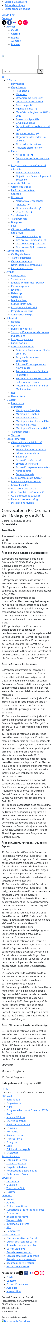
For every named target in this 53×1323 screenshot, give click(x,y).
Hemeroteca (13, 1231)
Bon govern (12, 1142)
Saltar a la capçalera (16, 1)
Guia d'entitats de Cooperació (22, 1255)
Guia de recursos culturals (21, 1259)
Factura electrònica (17, 1174)
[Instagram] (25, 22)
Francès (15, 44)
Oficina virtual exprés (18, 1149)
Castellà (15, 33)
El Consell (7, 1096)
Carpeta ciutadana (16, 1167)
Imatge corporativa (17, 1216)
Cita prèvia (12, 1152)
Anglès (15, 37)
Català (14, 30)
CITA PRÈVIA (8, 14)
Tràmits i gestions (16, 1163)
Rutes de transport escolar (21, 1245)
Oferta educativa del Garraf (21, 1238)
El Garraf (7, 1177)
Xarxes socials (14, 1220)
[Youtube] (20, 22)
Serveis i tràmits (11, 1156)
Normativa (12, 1131)
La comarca (12, 1181)
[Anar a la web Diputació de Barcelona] (16, 1321)
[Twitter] (4, 22)
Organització (13, 1103)
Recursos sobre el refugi (20, 1263)
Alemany (16, 40)
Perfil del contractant (18, 1124)
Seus (9, 1145)
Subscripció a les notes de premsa (25, 1209)
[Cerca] (40, 71)
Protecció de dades (17, 1284)
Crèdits (10, 1277)
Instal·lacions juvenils (17, 1266)
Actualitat (7, 1195)
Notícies (10, 1199)
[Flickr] (15, 22)
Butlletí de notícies (16, 1206)
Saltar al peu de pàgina (17, 9)
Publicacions (13, 1213)
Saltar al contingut (15, 5)
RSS (8, 1227)
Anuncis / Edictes (15, 1117)
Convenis (11, 1128)
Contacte (7, 18)
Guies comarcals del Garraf (21, 1241)
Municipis (11, 1184)
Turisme (10, 1192)
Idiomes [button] (10, 26)
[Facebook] (9, 22)
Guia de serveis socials (19, 1252)
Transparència (14, 1138)
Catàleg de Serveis (16, 1160)
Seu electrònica (15, 1135)
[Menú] (3, 76)
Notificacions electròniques (21, 1170)
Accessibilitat (13, 1291)
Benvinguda (13, 1099)
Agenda (10, 1202)
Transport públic (15, 1188)
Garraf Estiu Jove (15, 1248)
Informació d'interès (17, 1223)
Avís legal (11, 1287)
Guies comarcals (11, 1234)
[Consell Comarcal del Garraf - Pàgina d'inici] (20, 61)
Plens (9, 1106)
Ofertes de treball (16, 1121)
